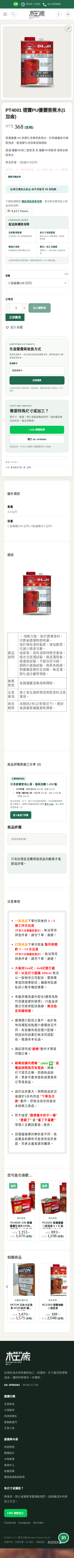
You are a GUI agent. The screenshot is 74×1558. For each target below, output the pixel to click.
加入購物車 (39, 307)
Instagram (24, 1522)
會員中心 (9, 1464)
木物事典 (9, 1458)
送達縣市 (13, 363)
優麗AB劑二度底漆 (23, 150)
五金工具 (9, 1427)
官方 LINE (49, 804)
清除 (66, 274)
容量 (8, 276)
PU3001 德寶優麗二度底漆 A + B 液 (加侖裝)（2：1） (52, 1225)
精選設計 (9, 1452)
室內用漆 (15, 467)
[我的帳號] (59, 14)
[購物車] (68, 14)
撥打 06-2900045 (37, 439)
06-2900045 (12, 1384)
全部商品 (9, 1403)
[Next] (67, 1294)
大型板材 (9, 1409)
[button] (14, 327)
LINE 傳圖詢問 (37, 429)
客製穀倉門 (10, 1422)
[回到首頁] (18, 1360)
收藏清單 (9, 1471)
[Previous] (7, 1294)
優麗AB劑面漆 (48, 150)
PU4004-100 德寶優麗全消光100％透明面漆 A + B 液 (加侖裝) (21, 1225)
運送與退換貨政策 (32, 201)
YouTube (38, 1522)
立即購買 (15, 317)
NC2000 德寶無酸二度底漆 (52, 1306)
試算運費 (37, 380)
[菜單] (5, 14)
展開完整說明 (14, 177)
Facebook (10, 1522)
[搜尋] (13, 14)
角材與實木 (10, 1415)
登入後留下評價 (20, 815)
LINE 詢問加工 (15, 1512)
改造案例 (9, 1446)
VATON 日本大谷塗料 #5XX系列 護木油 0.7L (21, 1307)
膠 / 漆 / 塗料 (25, 467)
